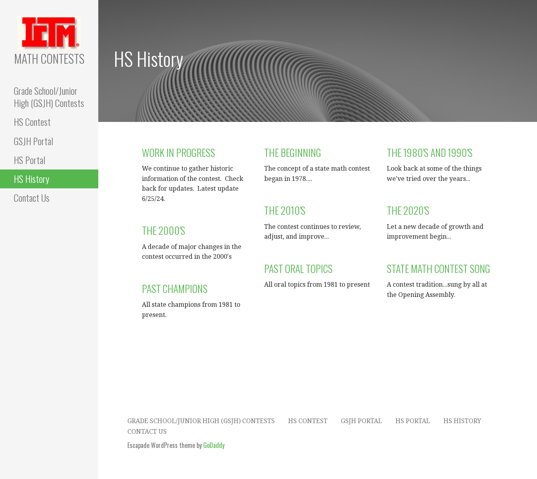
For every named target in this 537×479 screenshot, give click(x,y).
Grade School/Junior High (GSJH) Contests (49, 96)
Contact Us (32, 197)
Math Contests (49, 58)
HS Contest (32, 121)
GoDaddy (213, 445)
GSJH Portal (33, 141)
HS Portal (29, 160)
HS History (31, 178)
